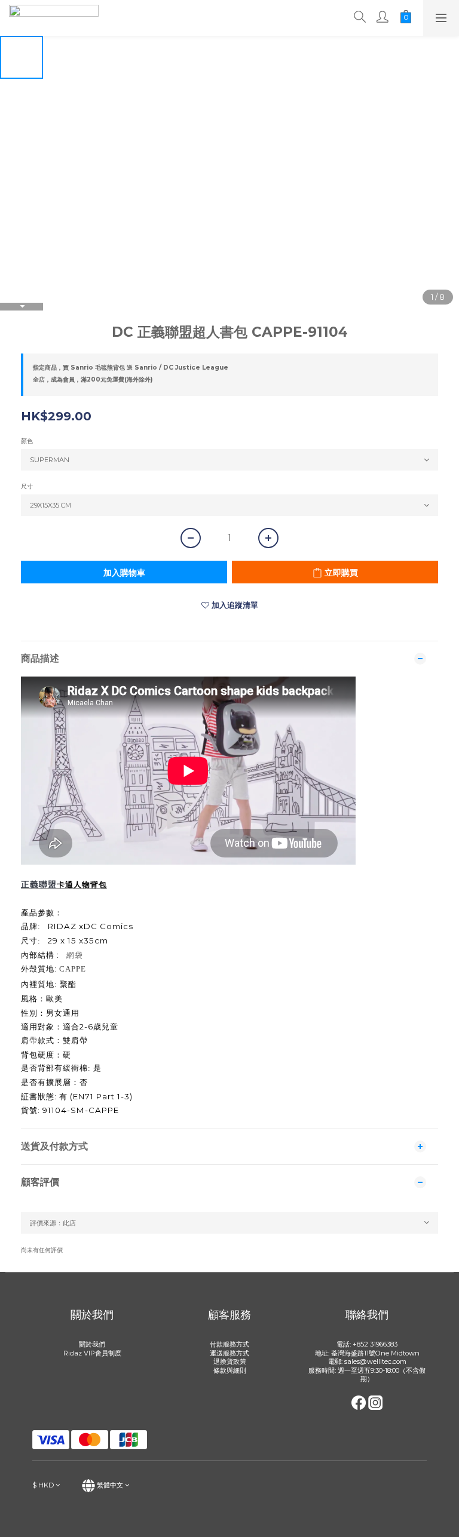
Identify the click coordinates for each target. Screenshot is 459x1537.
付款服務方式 (229, 1344)
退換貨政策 (229, 1361)
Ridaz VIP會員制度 (92, 1353)
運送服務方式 (229, 1353)
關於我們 (92, 1344)
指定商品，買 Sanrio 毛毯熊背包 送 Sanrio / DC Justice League (130, 367)
